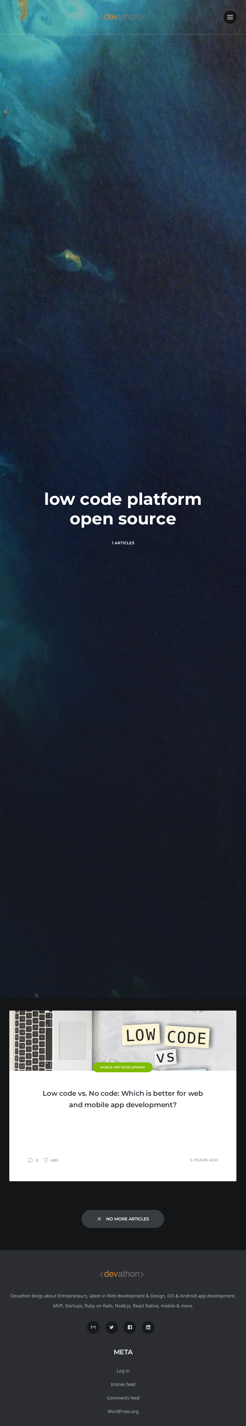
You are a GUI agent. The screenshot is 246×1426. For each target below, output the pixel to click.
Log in (123, 1371)
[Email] (93, 1327)
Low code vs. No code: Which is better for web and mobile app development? (123, 1099)
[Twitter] (111, 1327)
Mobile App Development (122, 1067)
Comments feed (123, 1398)
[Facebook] (130, 1327)
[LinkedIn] (148, 1327)
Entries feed (123, 1384)
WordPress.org (123, 1411)
